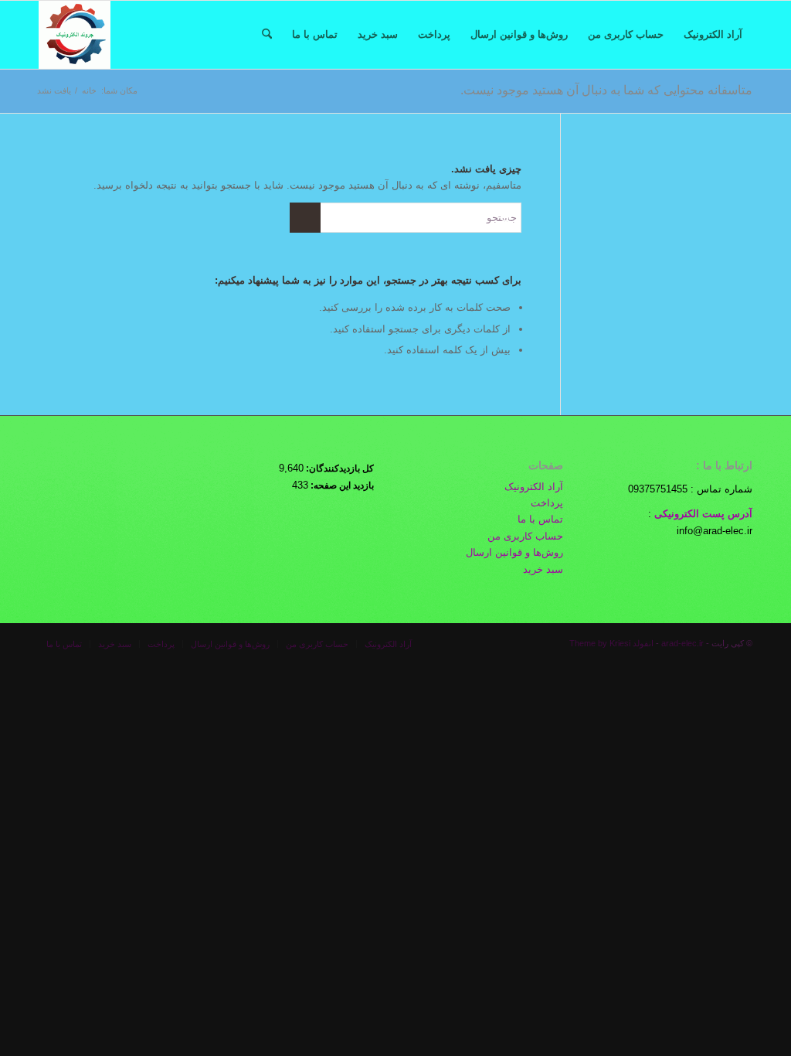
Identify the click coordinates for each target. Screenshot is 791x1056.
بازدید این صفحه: (341, 485)
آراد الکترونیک (533, 486)
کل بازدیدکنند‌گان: (339, 468)
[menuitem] (713, 35)
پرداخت (547, 503)
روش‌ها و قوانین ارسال (514, 552)
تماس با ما (540, 519)
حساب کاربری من (525, 536)
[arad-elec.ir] (74, 35)
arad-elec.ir (682, 643)
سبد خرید (543, 569)
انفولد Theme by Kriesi (611, 643)
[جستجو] (267, 35)
